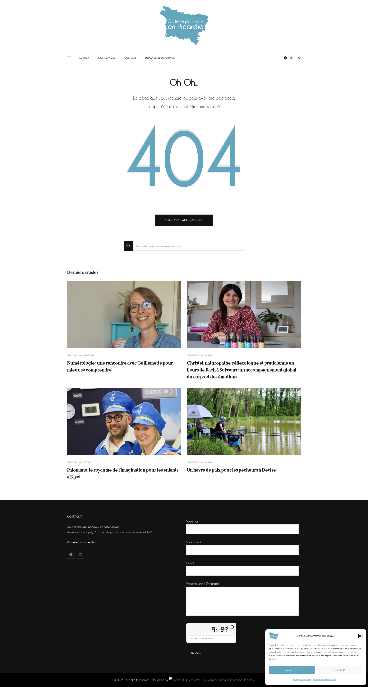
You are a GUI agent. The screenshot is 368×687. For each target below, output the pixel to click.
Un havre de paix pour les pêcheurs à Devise (231, 470)
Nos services (106, 58)
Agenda (84, 58)
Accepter (292, 669)
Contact (130, 58)
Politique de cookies (302, 679)
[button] (360, 636)
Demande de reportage (160, 58)
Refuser (339, 669)
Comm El (178, 680)
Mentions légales (243, 680)
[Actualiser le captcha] (231, 627)
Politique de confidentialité (324, 679)
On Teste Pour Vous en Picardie (209, 680)
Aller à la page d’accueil (184, 220)
